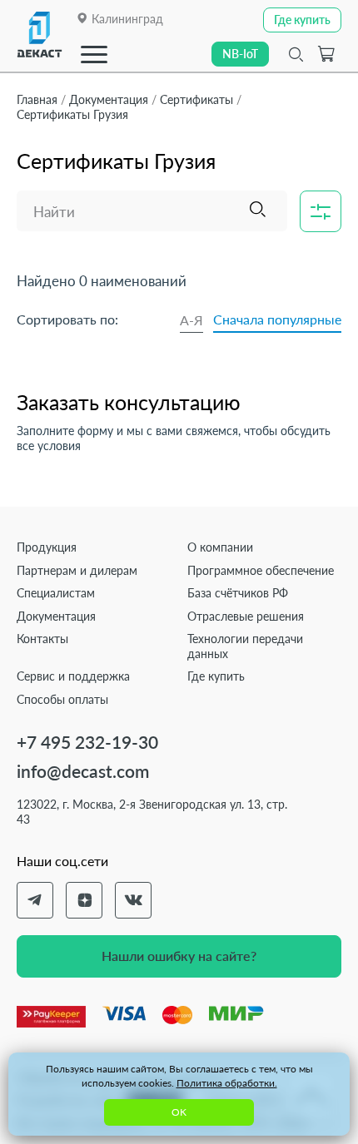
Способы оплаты (62, 699)
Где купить (216, 676)
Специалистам (56, 593)
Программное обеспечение (260, 570)
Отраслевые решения (245, 616)
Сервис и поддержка (73, 676)
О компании (220, 547)
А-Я (191, 320)
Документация (56, 616)
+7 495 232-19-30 (87, 741)
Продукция (47, 547)
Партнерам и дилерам (77, 570)
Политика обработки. (227, 1083)
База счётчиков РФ (237, 593)
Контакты (42, 638)
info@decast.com (83, 770)
